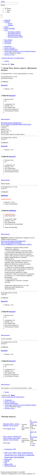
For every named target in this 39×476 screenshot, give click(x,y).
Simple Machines (27, 453)
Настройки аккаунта (14, 33)
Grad (8, 443)
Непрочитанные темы (15, 35)
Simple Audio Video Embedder (14, 457)
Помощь (10, 25)
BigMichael (4, 195)
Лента (3, 1)
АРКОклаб (7, 41)
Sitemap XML (8, 464)
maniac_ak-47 (11, 428)
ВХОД (6, 27)
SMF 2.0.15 (8, 453)
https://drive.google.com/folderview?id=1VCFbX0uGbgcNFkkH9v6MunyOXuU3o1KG (16, 123)
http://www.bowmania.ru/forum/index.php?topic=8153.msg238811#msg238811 (13, 241)
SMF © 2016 (17, 453)
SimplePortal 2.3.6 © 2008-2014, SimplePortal (19, 455)
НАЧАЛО (7, 20)
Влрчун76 (4, 85)
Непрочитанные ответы (15, 37)
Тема (8, 12)
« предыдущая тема (7, 58)
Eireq (18, 53)
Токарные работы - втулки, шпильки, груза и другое (11, 424)
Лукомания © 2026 (10, 449)
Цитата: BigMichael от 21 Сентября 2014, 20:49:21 (16, 244)
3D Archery (7, 43)
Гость (6, 30)
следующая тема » (18, 58)
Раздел (8, 10)
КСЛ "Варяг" (8, 40)
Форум (8, 8)
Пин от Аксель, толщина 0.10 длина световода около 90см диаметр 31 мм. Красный (12, 438)
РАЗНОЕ (7, 22)
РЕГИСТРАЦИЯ (9, 28)
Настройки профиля (14, 32)
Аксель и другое (5, 119)
